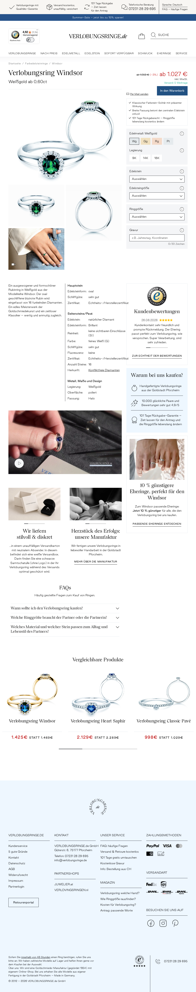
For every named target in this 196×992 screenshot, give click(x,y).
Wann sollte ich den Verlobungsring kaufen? (47, 608)
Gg (146, 141)
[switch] (30, 39)
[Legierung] (182, 150)
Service (182, 53)
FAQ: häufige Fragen (114, 845)
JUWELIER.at (63, 884)
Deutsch (172, 4)
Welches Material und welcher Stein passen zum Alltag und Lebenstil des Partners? (59, 629)
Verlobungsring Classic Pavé (164, 721)
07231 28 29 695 (176, 961)
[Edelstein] (182, 171)
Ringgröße (136, 209)
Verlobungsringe (22, 53)
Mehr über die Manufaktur (95, 561)
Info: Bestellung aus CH (115, 869)
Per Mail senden (139, 94)
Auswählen (139, 178)
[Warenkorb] (142, 35)
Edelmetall (71, 53)
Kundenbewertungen (157, 311)
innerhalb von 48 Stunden (35, 957)
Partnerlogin (16, 886)
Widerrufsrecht (18, 874)
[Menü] (37, 30)
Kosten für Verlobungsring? (118, 904)
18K (156, 158)
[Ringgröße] (182, 209)
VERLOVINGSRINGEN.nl (71, 890)
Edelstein (92, 53)
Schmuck (145, 53)
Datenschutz (16, 863)
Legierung (135, 150)
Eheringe (164, 53)
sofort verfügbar (119, 53)
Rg (157, 141)
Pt (168, 141)
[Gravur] (182, 230)
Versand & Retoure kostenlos (119, 851)
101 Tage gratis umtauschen (118, 857)
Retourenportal (23, 902)
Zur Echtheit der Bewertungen (157, 355)
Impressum (15, 880)
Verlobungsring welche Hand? (120, 893)
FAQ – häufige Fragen (175, 9)
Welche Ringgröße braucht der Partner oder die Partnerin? (59, 618)
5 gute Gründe (17, 851)
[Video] (13, 264)
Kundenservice (17, 845)
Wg (134, 141)
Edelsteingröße (139, 188)
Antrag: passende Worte (116, 910)
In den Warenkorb (172, 90)
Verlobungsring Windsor (32, 721)
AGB (11, 869)
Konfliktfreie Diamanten (104, 370)
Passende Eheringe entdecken (157, 523)
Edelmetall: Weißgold (143, 133)
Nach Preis (49, 53)
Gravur (133, 230)
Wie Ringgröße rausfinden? (118, 899)
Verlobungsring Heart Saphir (98, 721)
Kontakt (13, 857)
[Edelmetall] (182, 133)
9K (134, 158)
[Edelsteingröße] (182, 188)
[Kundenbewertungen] (157, 296)
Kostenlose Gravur (112, 863)
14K (145, 158)
